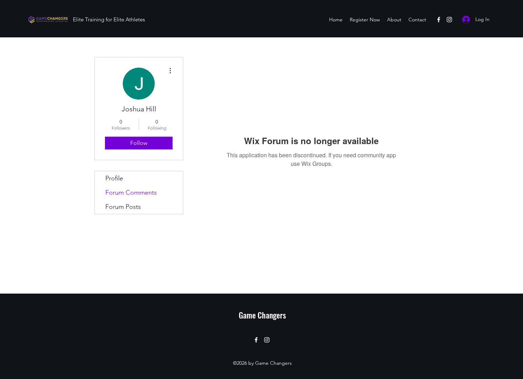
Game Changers (262, 315)
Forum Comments (131, 192)
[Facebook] (438, 19)
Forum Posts (123, 207)
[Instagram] (449, 19)
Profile (114, 178)
